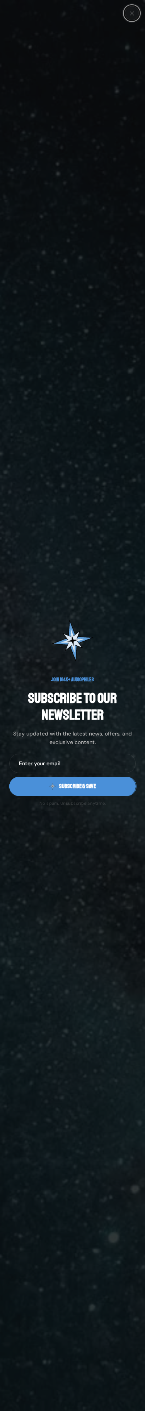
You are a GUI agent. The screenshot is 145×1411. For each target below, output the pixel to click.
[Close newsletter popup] (132, 13)
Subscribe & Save (77, 786)
